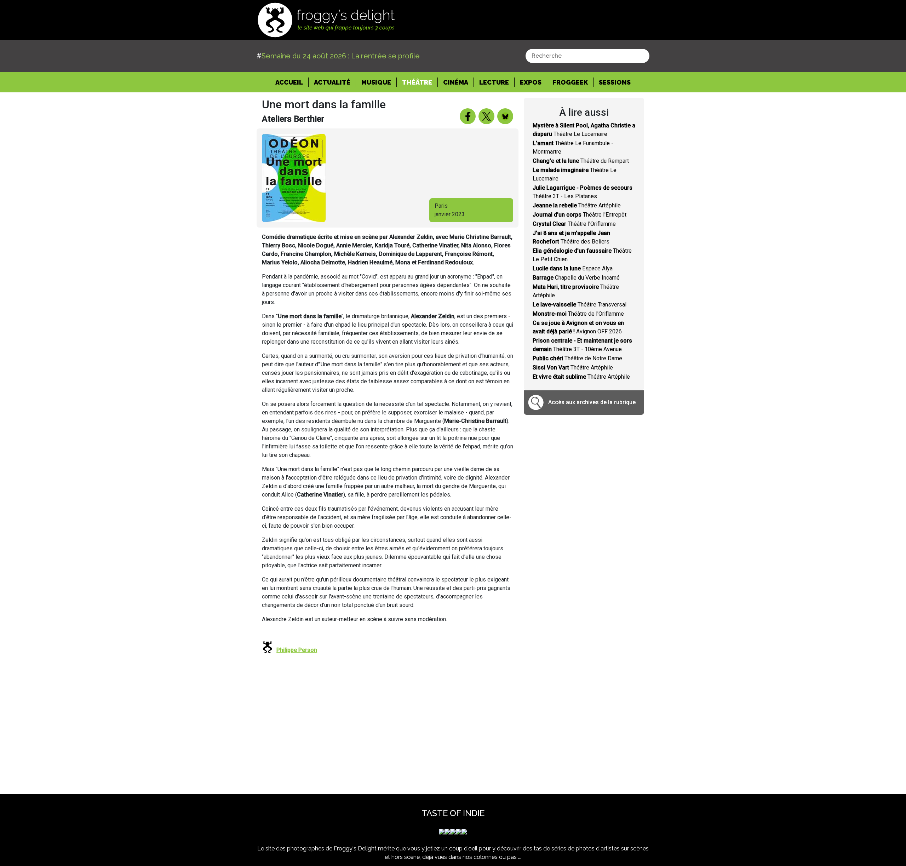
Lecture (494, 82)
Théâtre (417, 82)
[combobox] (587, 56)
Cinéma (455, 82)
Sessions (615, 82)
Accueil (292, 82)
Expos (530, 82)
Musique (376, 82)
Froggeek (570, 82)
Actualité (332, 82)
